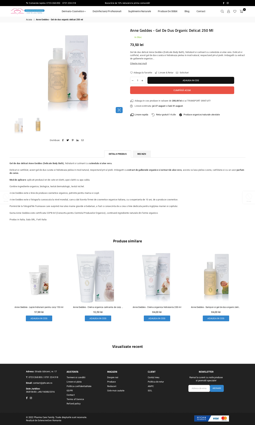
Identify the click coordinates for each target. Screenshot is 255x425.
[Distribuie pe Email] (82, 140)
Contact (201, 11)
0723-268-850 (53, 3)
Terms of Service (75, 399)
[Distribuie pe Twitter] (67, 140)
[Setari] (228, 11)
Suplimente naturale (139, 11)
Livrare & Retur (165, 72)
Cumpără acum (182, 90)
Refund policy (73, 403)
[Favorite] (235, 11)
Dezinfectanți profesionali (107, 11)
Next (122, 71)
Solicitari (184, 72)
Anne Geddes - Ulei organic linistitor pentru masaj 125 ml (216, 307)
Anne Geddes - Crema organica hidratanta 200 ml (98, 307)
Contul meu (153, 377)
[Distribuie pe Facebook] (63, 140)
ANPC (151, 386)
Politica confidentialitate (79, 386)
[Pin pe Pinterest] (72, 140)
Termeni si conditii (76, 377)
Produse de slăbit (167, 11)
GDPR (70, 390)
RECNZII (141, 154)
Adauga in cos (39, 318)
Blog (187, 11)
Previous (13, 71)
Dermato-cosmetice (73, 11)
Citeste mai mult (138, 63)
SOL (150, 390)
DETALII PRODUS (118, 154)
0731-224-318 (69, 3)
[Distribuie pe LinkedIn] (77, 140)
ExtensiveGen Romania (49, 420)
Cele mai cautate (115, 390)
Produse (111, 381)
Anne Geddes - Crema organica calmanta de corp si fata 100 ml (39, 307)
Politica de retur (156, 381)
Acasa (29, 19)
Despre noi (112, 377)
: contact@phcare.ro (42, 383)
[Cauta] (222, 11)
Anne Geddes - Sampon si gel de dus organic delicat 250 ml (157, 307)
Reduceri (111, 386)
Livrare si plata (74, 381)
